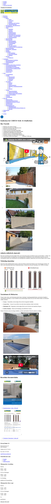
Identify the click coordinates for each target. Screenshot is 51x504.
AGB (4, 460)
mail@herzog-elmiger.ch (6, 453)
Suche (4, 4)
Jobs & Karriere (6, 461)
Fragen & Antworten (7, 5)
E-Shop (4, 113)
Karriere (5, 2)
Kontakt (5, 1)
